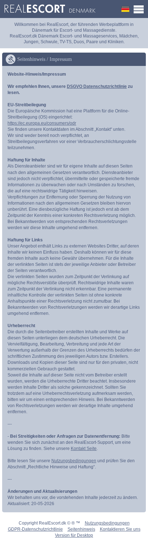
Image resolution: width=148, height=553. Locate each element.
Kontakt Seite (84, 448)
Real (50, 9)
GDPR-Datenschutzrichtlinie (35, 529)
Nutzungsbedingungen (73, 460)
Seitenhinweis (81, 529)
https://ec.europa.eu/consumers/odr (42, 123)
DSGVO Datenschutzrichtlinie (97, 86)
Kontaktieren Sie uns (120, 529)
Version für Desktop (74, 535)
